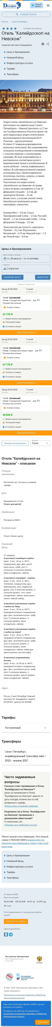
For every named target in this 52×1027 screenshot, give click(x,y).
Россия (5, 22)
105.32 (18, 901)
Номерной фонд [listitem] (13, 57)
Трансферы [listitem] (11, 74)
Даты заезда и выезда (12, 255)
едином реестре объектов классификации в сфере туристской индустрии (25, 843)
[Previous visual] (4, 99)
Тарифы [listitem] (9, 68)
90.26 (6, 901)
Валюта (35, 441)
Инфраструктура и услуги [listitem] (18, 63)
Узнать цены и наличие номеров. (21, 806)
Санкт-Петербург (19, 22)
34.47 (29, 901)
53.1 (6, 906)
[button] (40, 443)
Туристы (6, 265)
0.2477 (40, 901)
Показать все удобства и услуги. (20, 825)
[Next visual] (47, 99)
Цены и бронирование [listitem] (17, 52)
